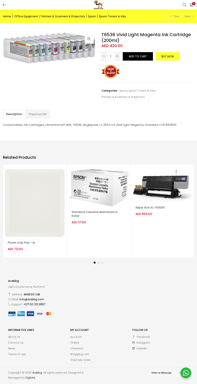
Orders (74, 343)
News (11, 348)
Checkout (76, 348)
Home (7, 16)
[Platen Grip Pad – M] (35, 203)
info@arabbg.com (32, 299)
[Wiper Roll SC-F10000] (163, 185)
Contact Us (15, 343)
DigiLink (30, 378)
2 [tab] (98, 263)
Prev (176, 16)
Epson (92, 16)
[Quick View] (58, 175)
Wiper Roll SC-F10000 (150, 208)
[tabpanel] (35, 211)
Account (76, 337)
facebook (143, 337)
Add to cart (138, 56)
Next (188, 16)
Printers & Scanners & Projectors (63, 16)
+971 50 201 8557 (34, 304)
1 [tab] (95, 263)
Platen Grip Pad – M (21, 243)
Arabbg (37, 373)
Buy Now (168, 56)
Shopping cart (79, 354)
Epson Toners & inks (112, 16)
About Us (14, 337)
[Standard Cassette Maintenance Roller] (99, 187)
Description (14, 114)
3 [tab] (102, 263)
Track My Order (80, 360)
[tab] (14, 114)
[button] (191, 5)
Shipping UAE (38, 114)
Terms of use (17, 354)
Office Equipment (26, 16)
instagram (143, 343)
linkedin (141, 348)
